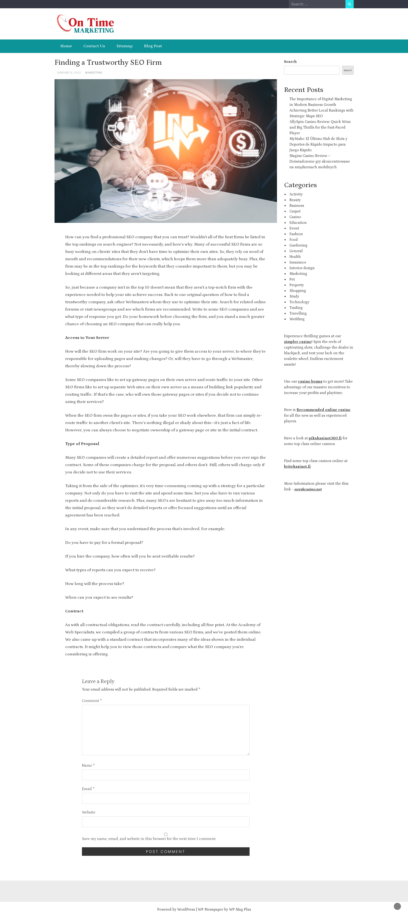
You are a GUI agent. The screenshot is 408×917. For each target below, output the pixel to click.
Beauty (295, 200)
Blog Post (153, 46)
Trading (296, 308)
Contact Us (94, 46)
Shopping (297, 291)
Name (88, 765)
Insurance (297, 262)
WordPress (186, 909)
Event (294, 228)
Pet (292, 279)
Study (294, 296)
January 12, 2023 (69, 72)
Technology (299, 302)
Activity (296, 194)
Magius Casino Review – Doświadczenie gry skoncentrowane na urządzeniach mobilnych (319, 161)
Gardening (298, 245)
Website (88, 812)
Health (295, 257)
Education (298, 223)
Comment (92, 701)
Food (293, 240)
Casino (295, 217)
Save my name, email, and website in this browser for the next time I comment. (149, 839)
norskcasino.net (308, 489)
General (296, 251)
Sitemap (124, 46)
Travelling (298, 313)
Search (290, 62)
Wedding (297, 319)
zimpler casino (297, 342)
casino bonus (310, 381)
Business (296, 205)
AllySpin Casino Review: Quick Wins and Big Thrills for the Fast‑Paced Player (320, 127)
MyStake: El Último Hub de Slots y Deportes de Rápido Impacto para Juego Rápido (318, 144)
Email (88, 789)
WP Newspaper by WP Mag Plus (224, 909)
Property (296, 285)
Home (66, 46)
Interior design (302, 268)
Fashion (296, 234)
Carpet (295, 211)
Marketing (93, 72)
